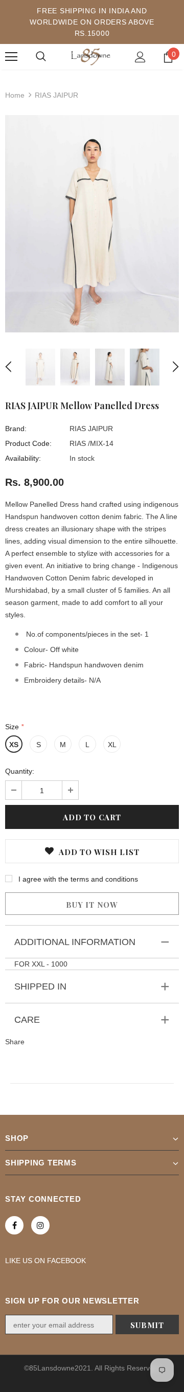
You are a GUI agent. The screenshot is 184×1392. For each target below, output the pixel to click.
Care (27, 1020)
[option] (92, 223)
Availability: (23, 458)
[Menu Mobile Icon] (11, 57)
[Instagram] (40, 1225)
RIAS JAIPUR (91, 428)
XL (112, 744)
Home (15, 95)
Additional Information (74, 942)
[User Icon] (140, 57)
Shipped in (40, 986)
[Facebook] (14, 1225)
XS (13, 744)
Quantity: (19, 771)
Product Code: (28, 443)
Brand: (16, 428)
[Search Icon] (41, 57)
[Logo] (90, 56)
